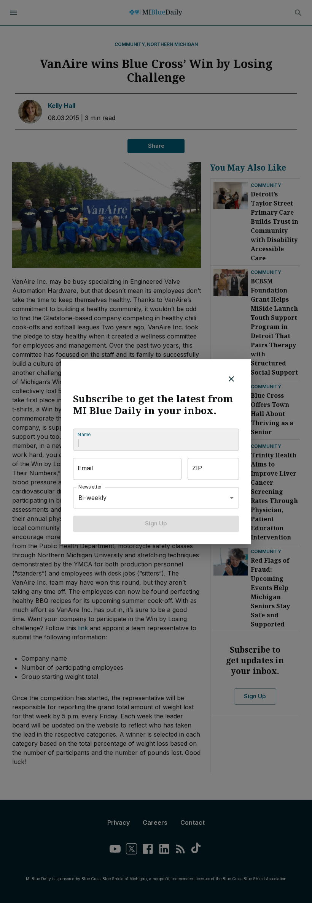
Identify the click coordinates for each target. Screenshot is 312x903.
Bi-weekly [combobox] (92, 497)
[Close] (231, 378)
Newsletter (90, 487)
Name (84, 435)
